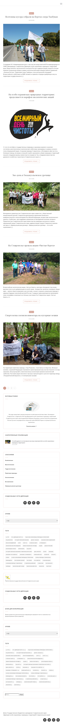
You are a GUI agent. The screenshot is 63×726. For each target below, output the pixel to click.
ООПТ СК (25, 543)
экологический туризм (18, 566)
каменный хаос (38, 554)
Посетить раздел (31, 426)
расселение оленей (19, 560)
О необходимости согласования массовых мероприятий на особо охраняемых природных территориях (33, 442)
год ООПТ (29, 548)
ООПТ (19, 543)
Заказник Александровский (48, 540)
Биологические (9, 465)
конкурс (54, 554)
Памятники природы (11, 473)
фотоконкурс (49, 563)
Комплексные (9, 460)
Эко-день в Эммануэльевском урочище (31, 175)
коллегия (46, 554)
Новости (31, 13)
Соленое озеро (33, 543)
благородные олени (11, 548)
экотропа (48, 566)
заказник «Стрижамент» (26, 554)
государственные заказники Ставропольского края (19, 551)
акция (40, 545)
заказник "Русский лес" (11, 554)
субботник (40, 563)
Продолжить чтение (31, 81)
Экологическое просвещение (13, 545)
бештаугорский (48, 545)
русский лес (37, 560)
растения (29, 560)
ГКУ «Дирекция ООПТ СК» (17, 537)
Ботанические (9, 482)
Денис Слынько (35, 540)
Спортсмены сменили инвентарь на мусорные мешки (31, 315)
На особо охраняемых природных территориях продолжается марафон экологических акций (31, 95)
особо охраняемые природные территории (22, 557)
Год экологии (9, 540)
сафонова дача (46, 560)
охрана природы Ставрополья (43, 557)
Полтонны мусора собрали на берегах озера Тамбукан (31, 17)
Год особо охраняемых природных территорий (37, 537)
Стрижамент (43, 543)
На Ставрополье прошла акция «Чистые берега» (31, 245)
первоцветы (9, 560)
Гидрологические (10, 469)
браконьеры (21, 548)
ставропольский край (30, 563)
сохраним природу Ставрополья (14, 563)
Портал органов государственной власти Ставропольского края (22, 581)
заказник (51, 551)
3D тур (7, 537)
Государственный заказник (22, 540)
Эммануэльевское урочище (13, 486)
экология (41, 566)
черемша (8, 566)
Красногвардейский (11, 543)
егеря (44, 551)
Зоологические (9, 477)
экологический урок (32, 566)
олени (7, 557)
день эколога (37, 551)
